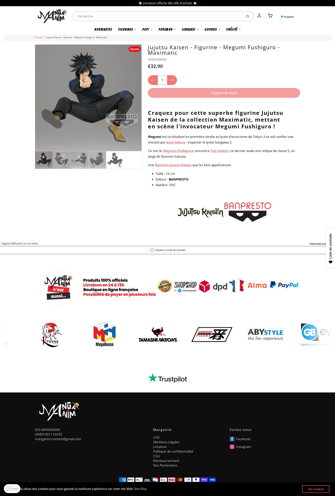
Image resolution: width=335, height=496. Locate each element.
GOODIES (211, 29)
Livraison (160, 446)
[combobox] (157, 16)
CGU (156, 456)
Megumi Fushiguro (178, 151)
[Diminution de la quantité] (153, 80)
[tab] (150, 103)
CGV (156, 437)
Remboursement (166, 460)
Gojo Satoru (175, 142)
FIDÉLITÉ (231, 29)
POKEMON (166, 29)
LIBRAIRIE (188, 29)
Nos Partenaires (165, 465)
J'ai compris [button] (316, 489)
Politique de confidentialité (173, 451)
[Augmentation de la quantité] (172, 80)
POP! (145, 29)
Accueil (39, 37)
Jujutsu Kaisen (157, 58)
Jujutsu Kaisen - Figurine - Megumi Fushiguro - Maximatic (77, 37)
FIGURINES (125, 29)
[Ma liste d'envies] (264, 13)
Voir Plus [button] (140, 489)
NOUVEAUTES (103, 29)
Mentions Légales (166, 442)
